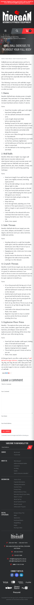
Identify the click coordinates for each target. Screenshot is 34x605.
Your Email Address (6, 423)
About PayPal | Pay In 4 (20, 502)
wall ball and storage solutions (16, 359)
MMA (15, 515)
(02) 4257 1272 (23, 543)
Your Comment (5, 391)
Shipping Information (19, 484)
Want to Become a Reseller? (21, 473)
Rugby (15, 525)
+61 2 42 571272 (18, 552)
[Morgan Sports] (17, 16)
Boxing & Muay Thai (19, 513)
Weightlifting (17, 523)
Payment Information (19, 482)
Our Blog (16, 468)
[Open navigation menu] (5, 31)
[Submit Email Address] (30, 447)
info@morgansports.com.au (18, 559)
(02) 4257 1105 (13, 543)
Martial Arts (17, 518)
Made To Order (18, 497)
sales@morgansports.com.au (17, 561)
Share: (3, 373)
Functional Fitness (18, 520)
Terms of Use (17, 479)
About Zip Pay (17, 499)
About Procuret (18, 504)
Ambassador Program (20, 507)
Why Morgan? (17, 461)
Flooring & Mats (18, 528)
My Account (17, 452)
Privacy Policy (17, 489)
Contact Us (17, 466)
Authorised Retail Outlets (20, 463)
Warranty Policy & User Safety (22, 494)
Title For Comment (6, 384)
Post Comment (6, 431)
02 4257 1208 (18, 555)
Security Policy (17, 487)
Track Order (17, 455)
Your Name (4, 416)
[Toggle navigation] (17, 31)
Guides (15, 471)
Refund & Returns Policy (20, 492)
